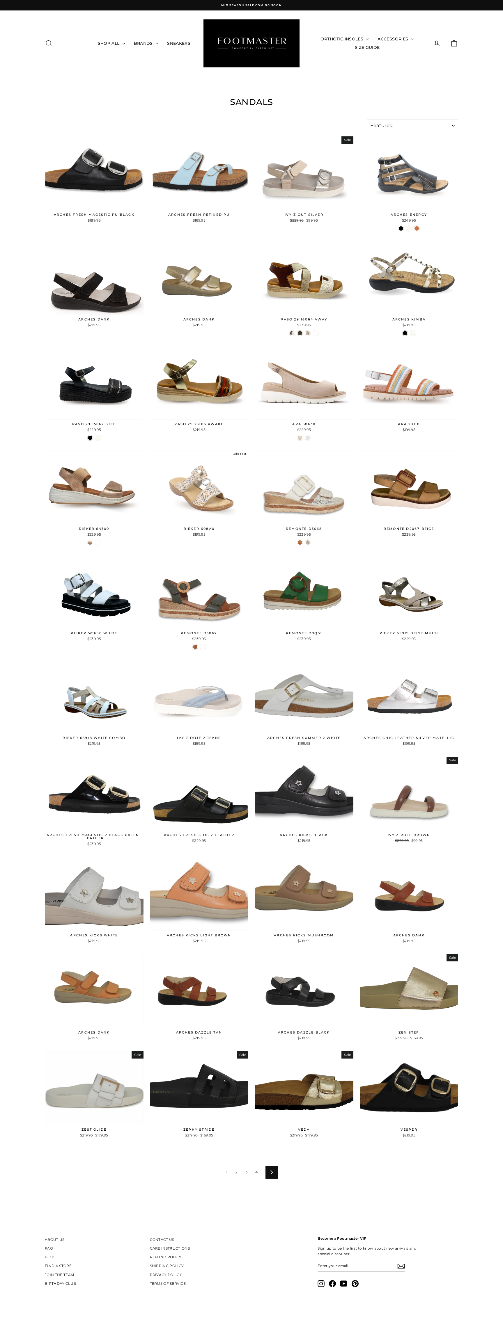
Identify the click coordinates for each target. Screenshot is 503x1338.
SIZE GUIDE (367, 47)
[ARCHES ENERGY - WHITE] (409, 228)
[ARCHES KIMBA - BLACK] (405, 333)
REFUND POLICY (166, 1257)
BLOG (50, 1257)
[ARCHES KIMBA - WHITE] (413, 333)
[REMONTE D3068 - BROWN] (300, 542)
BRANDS (144, 43)
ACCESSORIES (393, 39)
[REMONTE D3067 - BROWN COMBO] (195, 647)
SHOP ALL (109, 43)
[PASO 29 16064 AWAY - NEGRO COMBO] (315, 333)
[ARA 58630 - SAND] (300, 438)
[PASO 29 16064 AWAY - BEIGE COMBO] (308, 333)
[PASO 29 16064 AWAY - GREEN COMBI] (300, 333)
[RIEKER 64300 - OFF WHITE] (98, 542)
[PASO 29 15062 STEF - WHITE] (98, 438)
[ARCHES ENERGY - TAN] (416, 228)
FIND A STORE (58, 1266)
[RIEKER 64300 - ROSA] (90, 542)
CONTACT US (162, 1239)
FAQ (49, 1248)
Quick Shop (94, 204)
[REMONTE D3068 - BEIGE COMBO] (308, 542)
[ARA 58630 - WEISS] (308, 438)
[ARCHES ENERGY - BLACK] (401, 228)
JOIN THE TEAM (59, 1275)
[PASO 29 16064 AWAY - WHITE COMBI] (292, 333)
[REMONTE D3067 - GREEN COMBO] (203, 647)
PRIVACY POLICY (166, 1275)
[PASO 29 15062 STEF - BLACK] (90, 438)
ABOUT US (55, 1239)
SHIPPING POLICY (167, 1266)
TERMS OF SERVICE (168, 1283)
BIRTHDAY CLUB (60, 1283)
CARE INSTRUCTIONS (170, 1248)
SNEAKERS (178, 43)
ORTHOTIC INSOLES (342, 39)
